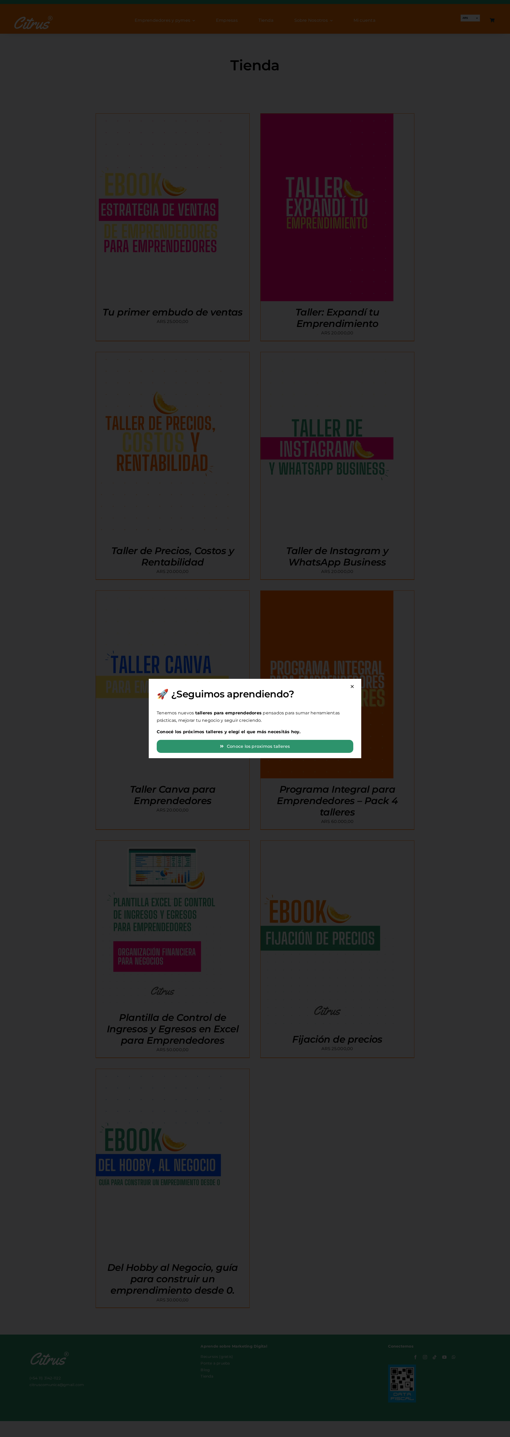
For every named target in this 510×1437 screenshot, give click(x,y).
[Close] (352, 686)
